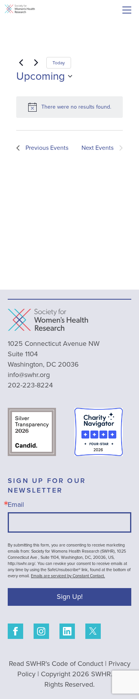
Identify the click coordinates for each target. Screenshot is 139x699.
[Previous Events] (20, 62)
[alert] (69, 107)
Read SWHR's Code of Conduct (56, 664)
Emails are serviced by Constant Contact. (68, 576)
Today (59, 62)
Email (16, 505)
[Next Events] (36, 62)
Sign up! (70, 597)
